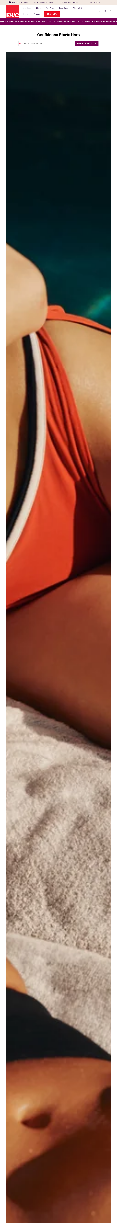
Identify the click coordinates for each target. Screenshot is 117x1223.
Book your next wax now (33, 21)
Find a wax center (86, 43)
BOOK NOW (52, 14)
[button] (100, 11)
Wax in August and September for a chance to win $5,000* (76, 21)
